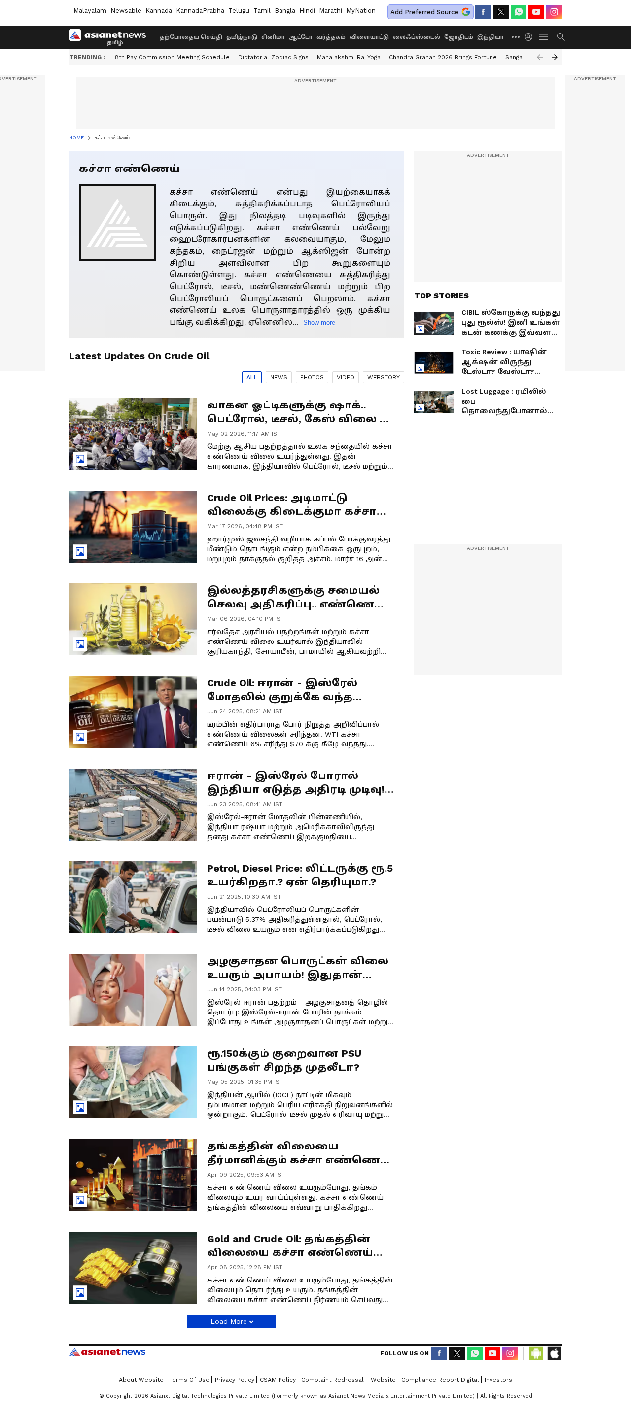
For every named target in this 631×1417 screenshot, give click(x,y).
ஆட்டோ (301, 37)
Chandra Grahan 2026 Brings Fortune (443, 57)
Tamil (262, 10)
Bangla (285, 10)
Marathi (330, 10)
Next (554, 57)
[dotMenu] (516, 36)
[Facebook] (483, 12)
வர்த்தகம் (331, 37)
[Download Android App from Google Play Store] (536, 1353)
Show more (319, 322)
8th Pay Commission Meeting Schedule (172, 57)
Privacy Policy (234, 1379)
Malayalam (89, 10)
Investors (498, 1379)
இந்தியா (490, 37)
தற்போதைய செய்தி (191, 37)
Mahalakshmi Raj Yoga (349, 57)
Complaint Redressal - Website (348, 1379)
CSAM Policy (278, 1379)
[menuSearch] (561, 37)
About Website (141, 1379)
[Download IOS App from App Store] (554, 1353)
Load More (228, 1321)
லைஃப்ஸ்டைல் (416, 37)
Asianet (107, 1352)
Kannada (158, 10)
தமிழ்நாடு (241, 37)
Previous (539, 57)
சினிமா (273, 37)
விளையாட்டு (369, 37)
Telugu (238, 10)
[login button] (531, 37)
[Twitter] (501, 12)
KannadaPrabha (200, 10)
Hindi (307, 10)
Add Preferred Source (424, 12)
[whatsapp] (518, 12)
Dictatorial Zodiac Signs (273, 57)
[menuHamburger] (544, 37)
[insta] (554, 12)
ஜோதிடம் (458, 37)
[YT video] (536, 12)
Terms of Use (189, 1379)
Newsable (125, 10)
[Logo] (111, 37)
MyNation (361, 10)
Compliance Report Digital (440, 1379)
